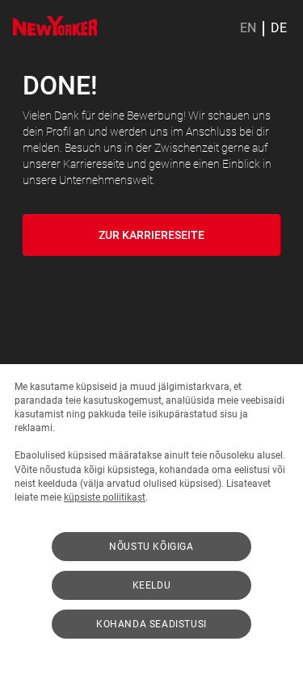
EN (248, 28)
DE (279, 28)
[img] (55, 26)
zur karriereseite (151, 234)
